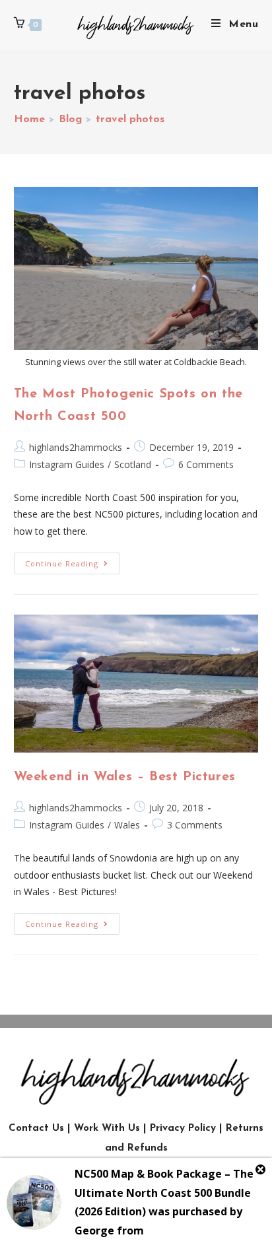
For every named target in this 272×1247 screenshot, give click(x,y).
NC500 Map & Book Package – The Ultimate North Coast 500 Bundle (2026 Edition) (164, 1192)
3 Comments (194, 825)
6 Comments (206, 464)
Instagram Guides (66, 464)
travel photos (130, 119)
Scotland (132, 464)
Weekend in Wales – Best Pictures (125, 777)
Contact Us (36, 1128)
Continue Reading (72, 560)
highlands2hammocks (75, 447)
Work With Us (107, 1128)
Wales (127, 825)
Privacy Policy (183, 1128)
